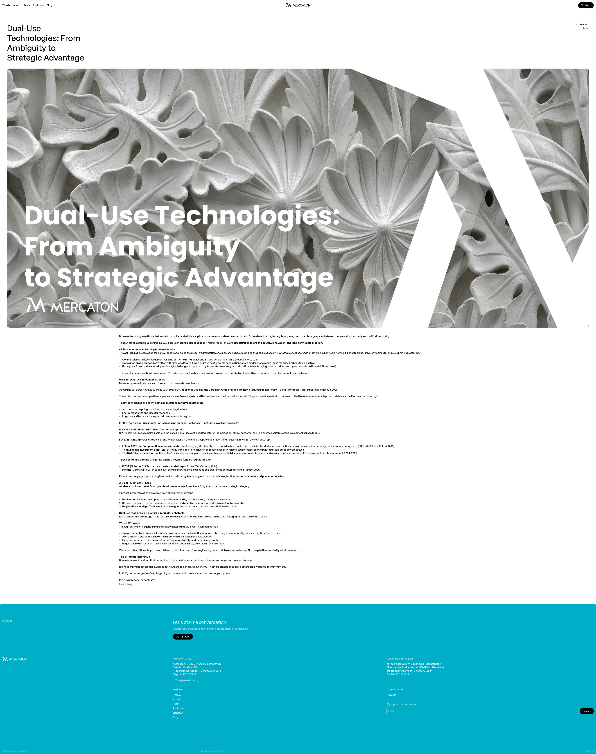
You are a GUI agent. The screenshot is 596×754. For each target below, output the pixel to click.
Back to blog (125, 584)
